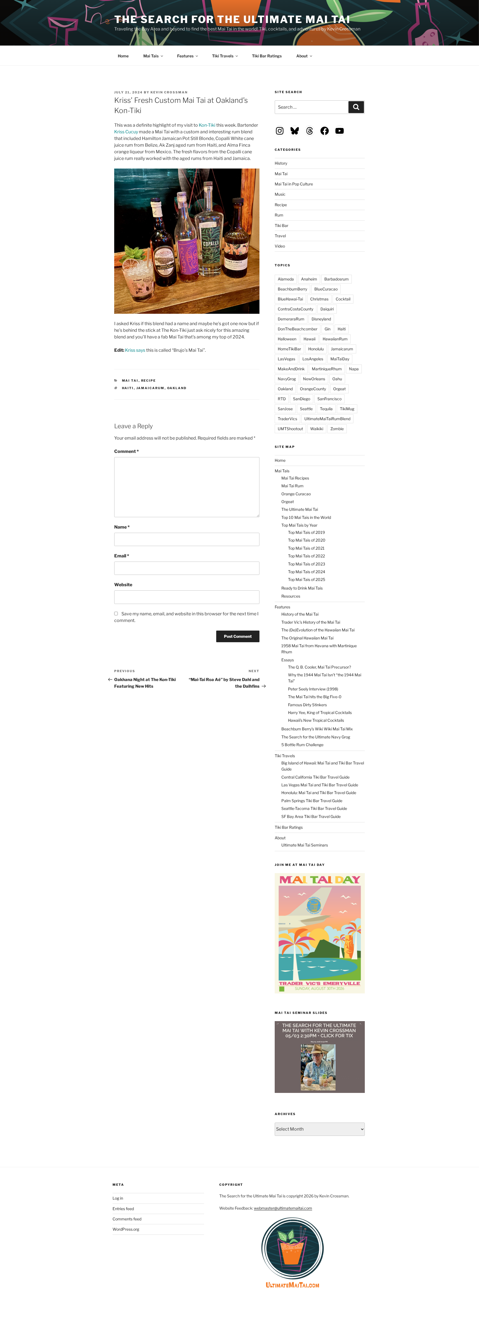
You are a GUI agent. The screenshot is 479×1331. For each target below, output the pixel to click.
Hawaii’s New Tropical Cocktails (316, 720)
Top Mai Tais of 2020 (306, 540)
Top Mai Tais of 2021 (306, 548)
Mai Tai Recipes (295, 478)
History (281, 163)
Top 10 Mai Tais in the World (306, 517)
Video (280, 246)
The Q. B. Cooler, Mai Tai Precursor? (319, 667)
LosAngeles (312, 358)
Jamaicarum (150, 388)
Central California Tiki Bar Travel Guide (315, 777)
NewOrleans (314, 378)
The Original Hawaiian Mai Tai (307, 638)
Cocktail (343, 299)
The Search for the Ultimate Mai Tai (232, 19)
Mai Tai (130, 381)
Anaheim (309, 279)
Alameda (286, 279)
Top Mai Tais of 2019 (306, 532)
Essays (287, 659)
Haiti (128, 388)
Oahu (337, 378)
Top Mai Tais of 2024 (306, 571)
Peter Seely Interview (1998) (313, 689)
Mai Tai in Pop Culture (294, 184)
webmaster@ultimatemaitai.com (283, 1208)
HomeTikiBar (289, 348)
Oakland (177, 388)
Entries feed (123, 1208)
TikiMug (347, 408)
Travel (280, 235)
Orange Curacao (296, 493)
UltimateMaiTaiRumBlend (327, 418)
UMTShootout (290, 428)
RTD (282, 398)
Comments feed (127, 1219)
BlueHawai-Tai (290, 299)
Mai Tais (151, 55)
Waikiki (316, 428)
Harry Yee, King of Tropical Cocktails (320, 712)
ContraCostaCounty (295, 309)
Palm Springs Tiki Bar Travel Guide (311, 800)
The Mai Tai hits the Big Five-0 (315, 696)
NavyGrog (287, 378)
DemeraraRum (291, 319)
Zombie (337, 428)
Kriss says (135, 350)
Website (123, 584)
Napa (354, 368)
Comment (126, 451)
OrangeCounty (313, 388)
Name (122, 527)
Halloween (287, 338)
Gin (327, 329)
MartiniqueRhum (327, 368)
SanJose (285, 408)
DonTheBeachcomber (297, 329)
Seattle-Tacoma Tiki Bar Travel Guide (314, 808)
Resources (290, 596)
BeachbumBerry (292, 289)
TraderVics (287, 418)
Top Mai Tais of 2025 (306, 579)
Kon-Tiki (207, 125)
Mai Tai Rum (292, 485)
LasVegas (286, 358)
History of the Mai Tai (300, 614)
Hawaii (309, 338)
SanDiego (301, 398)
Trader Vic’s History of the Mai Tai (310, 622)
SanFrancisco (329, 398)
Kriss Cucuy (126, 131)
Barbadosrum (336, 279)
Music (280, 194)
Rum (279, 215)
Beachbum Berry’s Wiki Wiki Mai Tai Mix (317, 728)
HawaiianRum (335, 338)
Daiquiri (327, 309)
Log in (118, 1198)
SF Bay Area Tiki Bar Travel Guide (311, 816)
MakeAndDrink (291, 368)
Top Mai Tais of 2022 (306, 556)
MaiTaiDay (339, 358)
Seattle (306, 408)
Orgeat (339, 388)
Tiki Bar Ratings (267, 55)
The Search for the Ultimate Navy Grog (315, 737)
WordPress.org (126, 1229)
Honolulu (316, 348)
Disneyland (321, 319)
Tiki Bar (281, 225)
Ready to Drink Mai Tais (302, 588)
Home (123, 55)
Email (121, 556)
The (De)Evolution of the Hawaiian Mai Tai (318, 630)
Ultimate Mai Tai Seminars (304, 845)
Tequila (326, 408)
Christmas (319, 299)
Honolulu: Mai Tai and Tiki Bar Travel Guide (318, 792)
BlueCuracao (326, 289)
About (302, 55)
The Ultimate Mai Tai (299, 509)
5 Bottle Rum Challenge (302, 744)
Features (185, 55)
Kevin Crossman (169, 92)
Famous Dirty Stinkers (307, 704)
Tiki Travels (222, 55)
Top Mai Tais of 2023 (306, 564)
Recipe (148, 381)
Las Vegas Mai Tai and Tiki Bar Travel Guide (319, 784)
